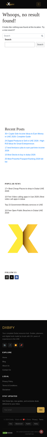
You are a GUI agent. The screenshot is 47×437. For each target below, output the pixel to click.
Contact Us (6, 370)
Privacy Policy (7, 381)
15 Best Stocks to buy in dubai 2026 (20, 155)
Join (40, 410)
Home (4, 357)
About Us (5, 366)
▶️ (16, 345)
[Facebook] (17, 277)
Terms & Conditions (9, 385)
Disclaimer (6, 390)
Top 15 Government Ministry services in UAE (24, 205)
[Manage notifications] (41, 432)
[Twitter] (12, 277)
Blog (4, 362)
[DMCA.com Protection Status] (7, 432)
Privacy (35, 419)
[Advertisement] (14, 86)
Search (8, 40)
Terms (41, 419)
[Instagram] (7, 277)
